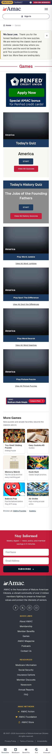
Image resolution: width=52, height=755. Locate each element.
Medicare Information (26, 665)
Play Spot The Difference (26, 297)
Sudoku (32, 511)
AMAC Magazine (26, 641)
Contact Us (26, 651)
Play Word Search (26, 338)
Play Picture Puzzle (26, 379)
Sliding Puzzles (19, 511)
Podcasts (26, 646)
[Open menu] (46, 9)
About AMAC (26, 621)
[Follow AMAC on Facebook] (15, 607)
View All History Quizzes (26, 216)
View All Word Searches (26, 345)
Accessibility (42, 741)
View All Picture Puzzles (26, 386)
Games (26, 636)
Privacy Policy (10, 741)
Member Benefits (26, 631)
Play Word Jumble (26, 257)
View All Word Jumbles (26, 263)
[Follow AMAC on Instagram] (29, 607)
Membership (26, 626)
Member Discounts (26, 679)
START (26, 161)
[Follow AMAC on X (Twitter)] (22, 607)
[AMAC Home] (26, 583)
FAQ (26, 694)
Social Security (26, 669)
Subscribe (25, 569)
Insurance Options (26, 674)
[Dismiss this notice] (47, 36)
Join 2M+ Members (42, 2)
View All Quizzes (26, 168)
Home (8, 25)
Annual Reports (26, 689)
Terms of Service (26, 741)
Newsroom (26, 684)
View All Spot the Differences (26, 304)
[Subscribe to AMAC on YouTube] (36, 607)
